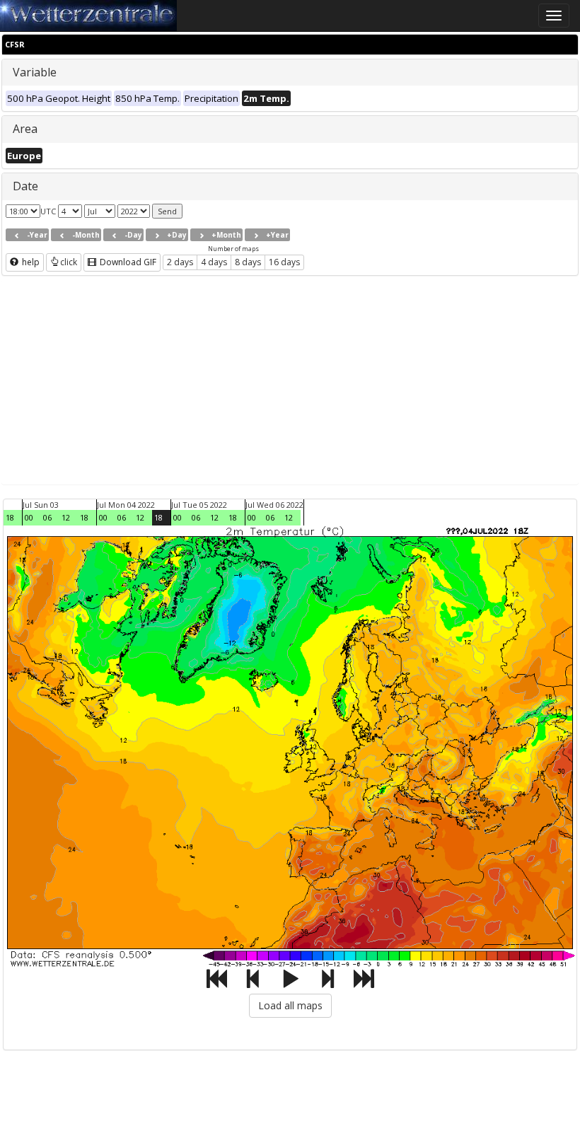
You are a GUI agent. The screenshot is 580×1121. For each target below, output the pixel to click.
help (30, 262)
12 (66, 517)
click (68, 262)
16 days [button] (284, 262)
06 (47, 517)
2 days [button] (180, 262)
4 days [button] (214, 262)
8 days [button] (248, 262)
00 (29, 517)
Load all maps (290, 1005)
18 (10, 517)
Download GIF (127, 262)
